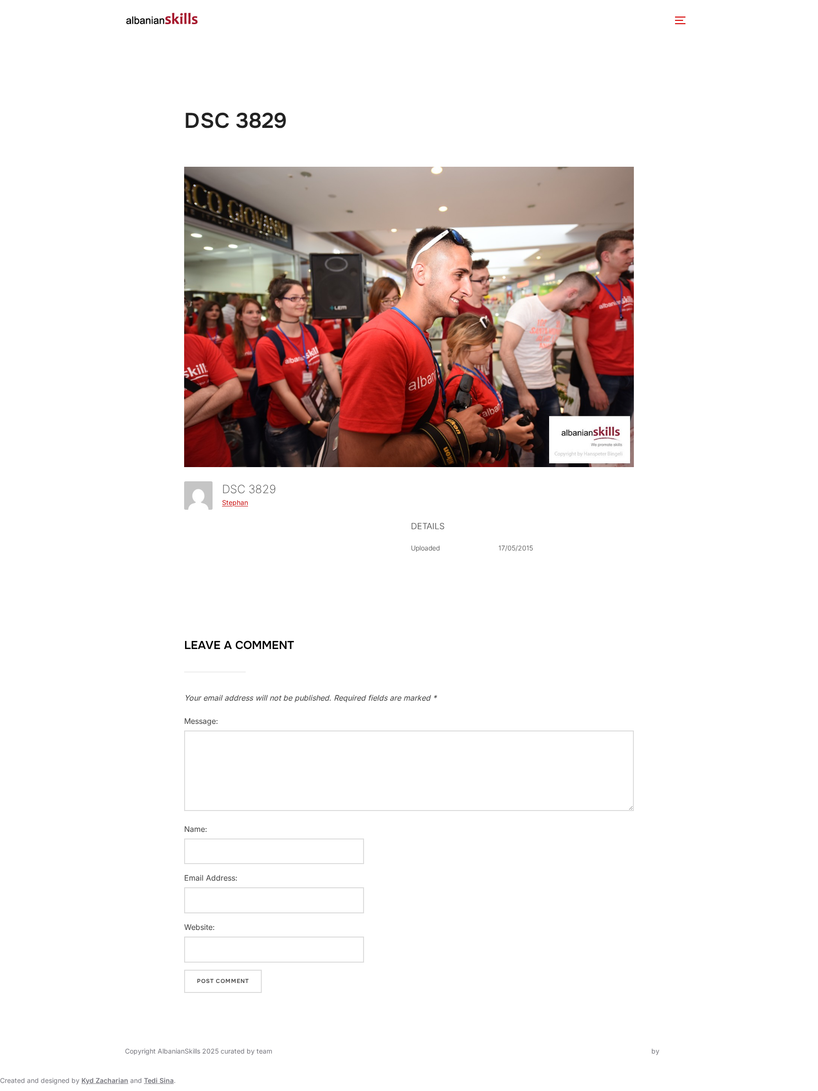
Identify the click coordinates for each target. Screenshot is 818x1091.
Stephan (235, 502)
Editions (417, 20)
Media (468, 20)
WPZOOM (677, 1051)
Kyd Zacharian (104, 1080)
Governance (283, 20)
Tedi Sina (159, 1080)
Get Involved (526, 20)
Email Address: (211, 878)
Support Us (593, 20)
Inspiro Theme (627, 1051)
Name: (195, 829)
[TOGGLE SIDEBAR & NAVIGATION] (683, 20)
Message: (201, 721)
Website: (199, 927)
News (329, 20)
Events (366, 20)
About (225, 20)
